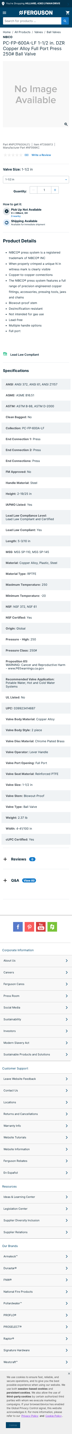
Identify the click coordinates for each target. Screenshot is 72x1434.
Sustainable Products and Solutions (27, 1054)
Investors (10, 1031)
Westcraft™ (11, 1362)
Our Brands (10, 1246)
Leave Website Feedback (20, 1079)
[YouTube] (41, 927)
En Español (11, 1172)
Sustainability (12, 1019)
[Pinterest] (29, 927)
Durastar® (10, 1268)
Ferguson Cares (14, 984)
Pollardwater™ (13, 1303)
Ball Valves (54, 32)
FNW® (8, 1280)
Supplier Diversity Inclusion (22, 1220)
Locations (10, 1102)
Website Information (17, 1149)
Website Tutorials (15, 1137)
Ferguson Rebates (15, 1161)
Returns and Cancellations (21, 1114)
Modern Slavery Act (16, 1043)
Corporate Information (18, 950)
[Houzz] (52, 927)
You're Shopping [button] (32, 3)
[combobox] (34, 21)
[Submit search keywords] (65, 21)
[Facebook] (18, 927)
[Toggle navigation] (4, 13)
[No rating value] (14, 155)
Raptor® (9, 1338)
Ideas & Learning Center (19, 1197)
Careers (9, 972)
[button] (69, 1373)
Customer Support (15, 1068)
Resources (9, 1186)
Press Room (11, 996)
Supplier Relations (16, 1232)
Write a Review (41, 155)
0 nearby (16, 216)
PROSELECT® (13, 1326)
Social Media (12, 1007)
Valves (39, 32)
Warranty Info (12, 1125)
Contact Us (11, 1090)
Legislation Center (16, 1208)
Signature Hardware (17, 1350)
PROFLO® (10, 1315)
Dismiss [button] (13, 1425)
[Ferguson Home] (36, 13)
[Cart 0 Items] (67, 13)
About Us (10, 960)
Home (7, 32)
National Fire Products (18, 1291)
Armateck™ (11, 1256)
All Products (23, 32)
